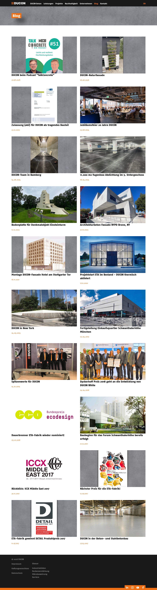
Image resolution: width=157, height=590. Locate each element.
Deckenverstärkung (40, 571)
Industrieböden (39, 568)
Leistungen (48, 4)
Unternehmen (86, 4)
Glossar (35, 564)
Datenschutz (17, 573)
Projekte (59, 4)
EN (144, 4)
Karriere (35, 577)
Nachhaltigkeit (71, 4)
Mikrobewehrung (39, 574)
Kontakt (103, 4)
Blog (96, 4)
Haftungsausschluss (20, 569)
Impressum (16, 564)
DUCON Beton (35, 4)
